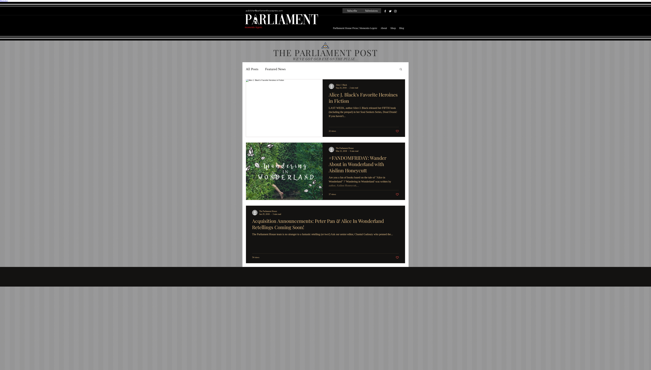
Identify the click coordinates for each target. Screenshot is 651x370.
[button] (400, 69)
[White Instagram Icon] (395, 11)
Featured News (275, 69)
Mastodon (4, 1)
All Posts (252, 69)
